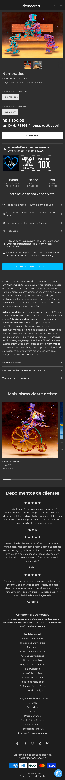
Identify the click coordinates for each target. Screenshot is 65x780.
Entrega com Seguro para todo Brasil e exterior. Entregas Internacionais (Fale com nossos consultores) (32, 244)
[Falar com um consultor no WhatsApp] (58, 773)
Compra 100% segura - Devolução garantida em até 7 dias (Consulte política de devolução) (32, 254)
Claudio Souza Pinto (15, 78)
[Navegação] (3, 4)
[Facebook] (17, 743)
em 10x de (30, 125)
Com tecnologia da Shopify (32, 776)
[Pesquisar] (54, 4)
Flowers (6, 465)
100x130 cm (10, 111)
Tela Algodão (11, 96)
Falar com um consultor (32, 266)
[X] (24, 743)
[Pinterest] (40, 743)
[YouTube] (47, 743)
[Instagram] (32, 743)
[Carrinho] (61, 4)
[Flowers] (30, 430)
